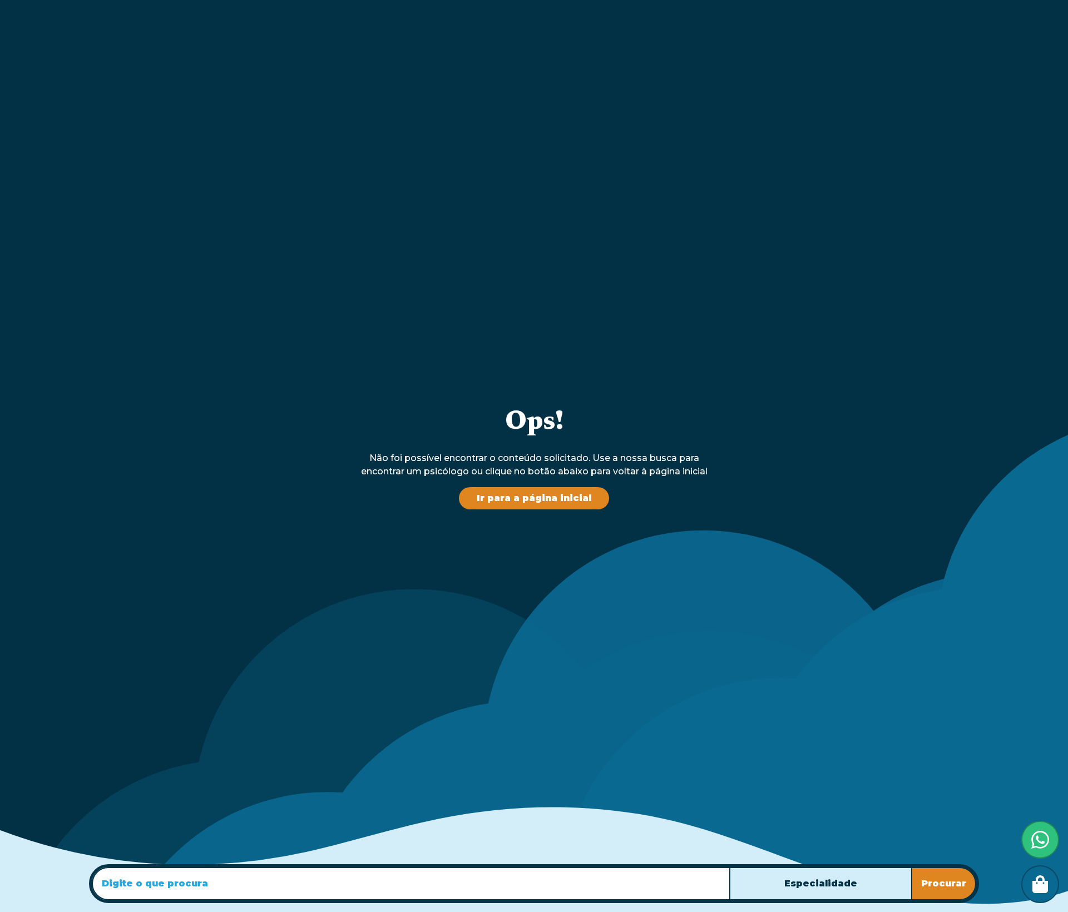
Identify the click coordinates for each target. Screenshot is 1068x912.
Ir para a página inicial (534, 498)
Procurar (943, 883)
